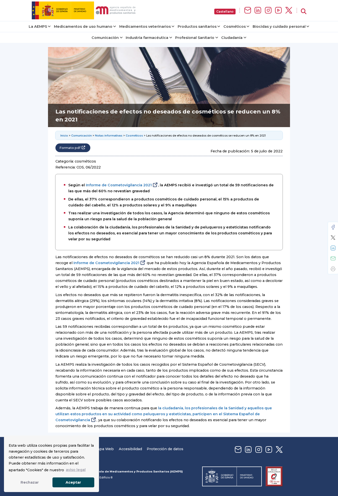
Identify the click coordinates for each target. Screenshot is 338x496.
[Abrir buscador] (303, 11)
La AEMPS (38, 26)
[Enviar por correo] (333, 258)
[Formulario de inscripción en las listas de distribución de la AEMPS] (248, 10)
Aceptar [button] (73, 482)
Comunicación (105, 37)
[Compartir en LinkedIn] (333, 248)
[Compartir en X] (333, 238)
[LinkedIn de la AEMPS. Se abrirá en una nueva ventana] (258, 10)
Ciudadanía (231, 37)
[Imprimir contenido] (333, 269)
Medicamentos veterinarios (145, 26)
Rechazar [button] (30, 482)
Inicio (64, 135)
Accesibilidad (130, 449)
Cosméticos (234, 26)
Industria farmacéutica (147, 37)
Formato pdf (69, 148)
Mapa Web (104, 449)
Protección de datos (165, 449)
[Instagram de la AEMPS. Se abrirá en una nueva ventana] (268, 10)
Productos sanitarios (197, 26)
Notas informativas (108, 135)
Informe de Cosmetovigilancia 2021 (119, 185)
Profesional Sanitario (194, 37)
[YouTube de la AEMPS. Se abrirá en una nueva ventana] (278, 10)
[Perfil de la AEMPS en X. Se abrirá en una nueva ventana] (289, 10)
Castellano (225, 11)
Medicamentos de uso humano (83, 26)
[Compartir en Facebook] (333, 227)
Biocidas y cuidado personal (279, 26)
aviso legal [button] (76, 470)
